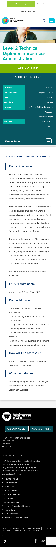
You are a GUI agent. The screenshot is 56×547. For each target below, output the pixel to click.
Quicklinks (41, 4)
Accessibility (17, 531)
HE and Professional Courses (17, 506)
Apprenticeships (11, 502)
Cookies (27, 531)
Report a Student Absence (16, 518)
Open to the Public (12, 498)
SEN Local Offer (11, 514)
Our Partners (47, 528)
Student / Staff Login (28, 11)
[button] (6, 541)
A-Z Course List (17, 428)
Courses (30, 156)
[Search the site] (44, 21)
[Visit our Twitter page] (43, 541)
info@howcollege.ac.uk (12, 455)
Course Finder (41, 428)
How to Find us (11, 479)
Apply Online (28, 68)
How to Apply (20, 4)
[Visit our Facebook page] (35, 541)
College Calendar (12, 494)
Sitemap (6, 531)
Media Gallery (10, 510)
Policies (36, 531)
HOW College (15, 156)
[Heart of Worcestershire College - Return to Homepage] (16, 20)
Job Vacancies (10, 483)
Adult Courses (10, 490)
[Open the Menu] (51, 21)
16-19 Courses (10, 486)
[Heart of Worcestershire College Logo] (17, 416)
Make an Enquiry (28, 77)
